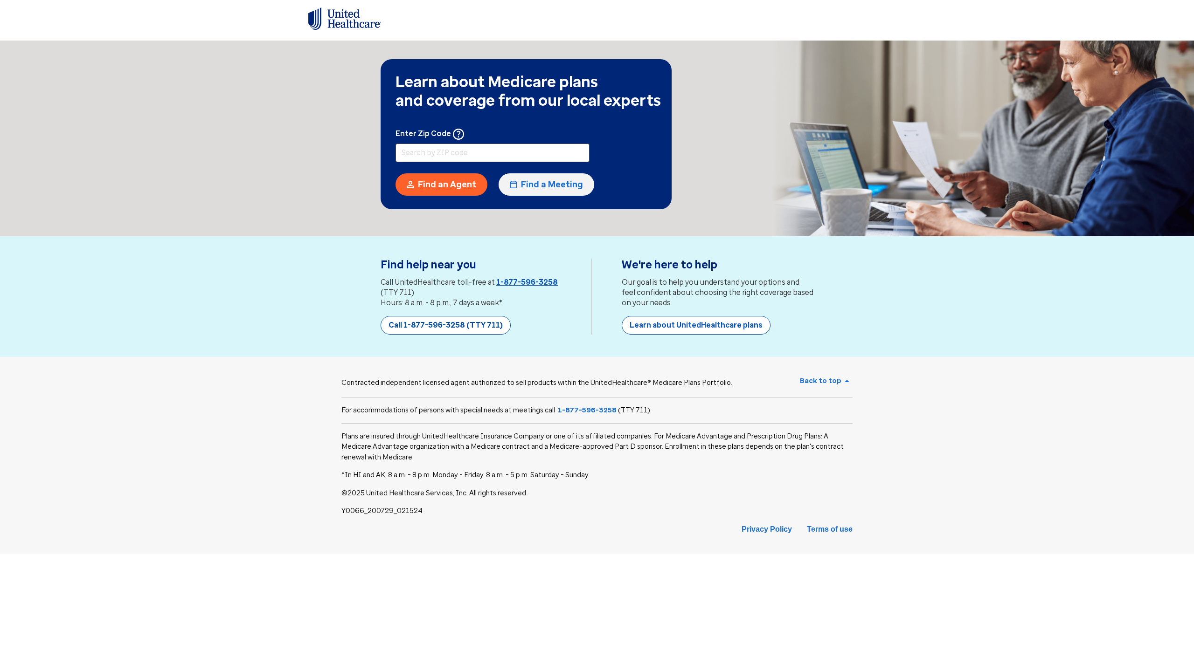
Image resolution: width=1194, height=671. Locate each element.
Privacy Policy (767, 529)
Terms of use (830, 529)
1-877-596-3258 (527, 282)
